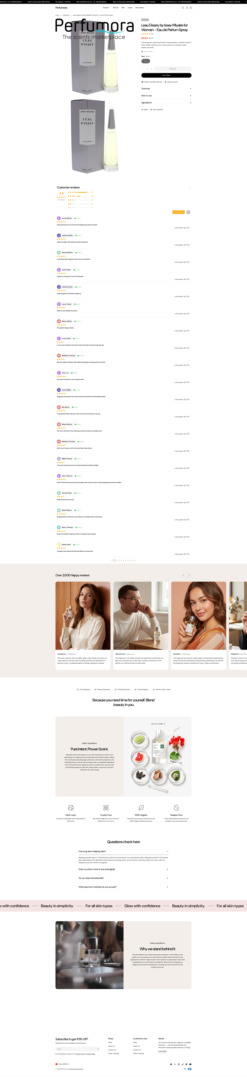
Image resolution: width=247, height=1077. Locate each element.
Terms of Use (80, 1054)
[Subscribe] (98, 1049)
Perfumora (61, 7)
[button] (112, 560)
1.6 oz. (147, 61)
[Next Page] (135, 560)
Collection (66, 15)
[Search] (183, 8)
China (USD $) (63, 1064)
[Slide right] (189, 575)
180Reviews (61, 200)
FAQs (110, 1042)
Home (57, 15)
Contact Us (112, 1050)
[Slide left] (183, 575)
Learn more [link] (162, 1051)
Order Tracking (113, 1053)
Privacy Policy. (90, 1054)
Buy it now (166, 75)
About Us (111, 1046)
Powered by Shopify (76, 1069)
